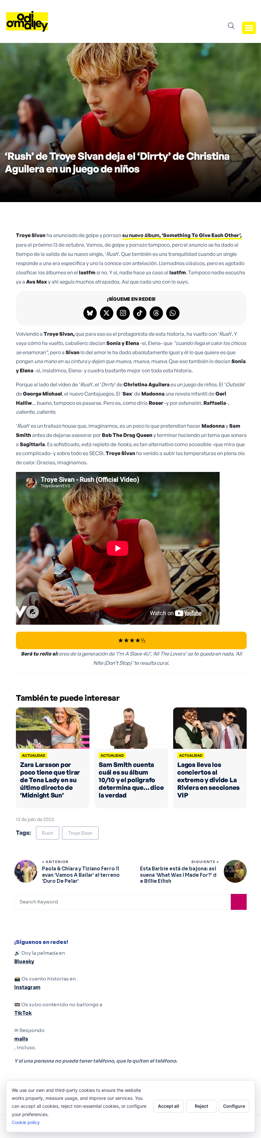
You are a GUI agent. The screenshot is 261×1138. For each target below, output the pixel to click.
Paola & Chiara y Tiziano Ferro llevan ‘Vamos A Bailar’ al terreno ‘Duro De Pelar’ (81, 875)
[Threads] (156, 313)
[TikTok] (139, 313)
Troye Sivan (80, 833)
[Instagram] (123, 313)
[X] (106, 313)
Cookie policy (26, 1122)
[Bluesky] (90, 313)
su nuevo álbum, (182, 235)
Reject (201, 1106)
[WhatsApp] (173, 313)
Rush (47, 833)
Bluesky (24, 962)
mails (21, 1039)
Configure (234, 1106)
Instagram (27, 987)
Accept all (168, 1106)
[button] (249, 28)
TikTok (23, 1013)
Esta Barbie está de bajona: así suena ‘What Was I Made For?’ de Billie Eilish (178, 875)
